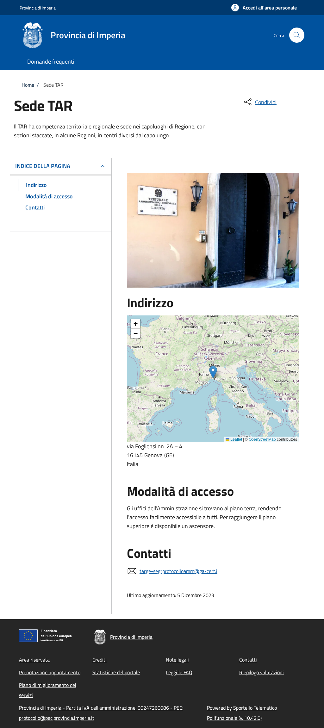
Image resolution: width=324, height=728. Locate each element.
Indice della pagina (42, 166)
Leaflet (235, 439)
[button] (264, 7)
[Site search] (296, 35)
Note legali (177, 659)
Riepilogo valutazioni (261, 672)
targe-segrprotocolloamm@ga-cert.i (178, 571)
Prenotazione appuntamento (49, 672)
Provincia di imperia (38, 7)
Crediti (99, 659)
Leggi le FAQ (179, 672)
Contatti (248, 659)
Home (28, 85)
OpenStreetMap (262, 439)
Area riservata (34, 659)
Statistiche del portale (116, 672)
